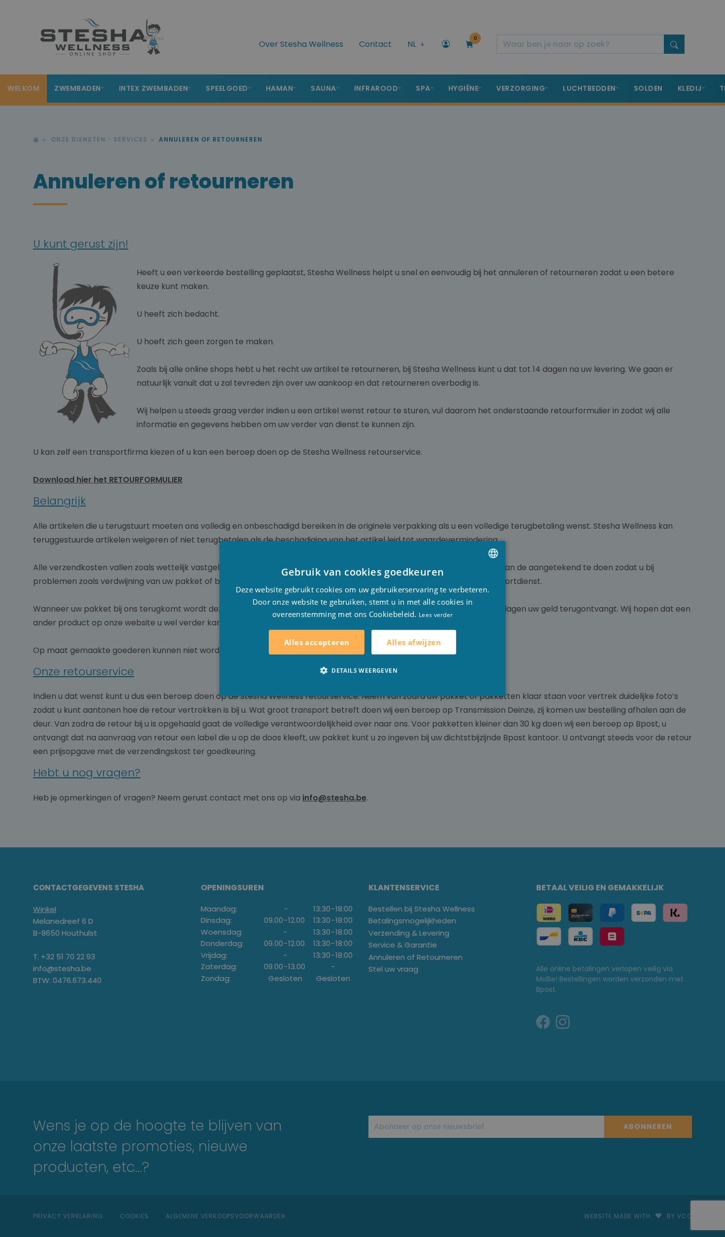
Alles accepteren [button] (316, 642)
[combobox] (493, 553)
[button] (362, 670)
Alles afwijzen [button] (414, 642)
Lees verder (436, 614)
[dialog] (362, 618)
